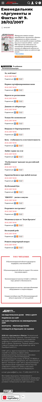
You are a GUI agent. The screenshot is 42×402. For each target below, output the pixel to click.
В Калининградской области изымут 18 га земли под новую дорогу (21, 271)
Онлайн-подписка (23, 56)
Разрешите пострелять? (15, 208)
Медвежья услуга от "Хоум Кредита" (20, 219)
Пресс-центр (31, 315)
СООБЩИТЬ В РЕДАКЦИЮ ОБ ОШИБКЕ (18, 329)
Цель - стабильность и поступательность (22, 140)
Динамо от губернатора (15, 106)
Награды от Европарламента (17, 128)
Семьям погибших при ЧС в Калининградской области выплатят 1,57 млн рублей (21, 297)
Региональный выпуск (10, 68)
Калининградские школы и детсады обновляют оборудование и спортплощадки (21, 288)
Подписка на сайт (10, 318)
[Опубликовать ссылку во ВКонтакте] (15, 79)
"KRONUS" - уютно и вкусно (16, 197)
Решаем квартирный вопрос (17, 241)
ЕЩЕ (21, 79)
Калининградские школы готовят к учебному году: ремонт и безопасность (21, 280)
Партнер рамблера (20, 391)
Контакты (6, 326)
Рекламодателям (21, 326)
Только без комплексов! (15, 117)
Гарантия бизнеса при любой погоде (21, 175)
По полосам (6, 66)
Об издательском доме (13, 315)
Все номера (20, 53)
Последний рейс (12, 230)
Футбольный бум (12, 186)
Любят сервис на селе (14, 151)
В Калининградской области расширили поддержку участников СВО (21, 262)
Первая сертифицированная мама (20, 84)
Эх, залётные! (10, 73)
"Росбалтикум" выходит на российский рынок (22, 163)
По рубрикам (17, 66)
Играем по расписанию (15, 95)
